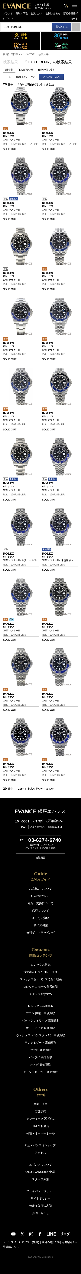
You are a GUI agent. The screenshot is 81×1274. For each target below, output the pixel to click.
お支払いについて (40, 888)
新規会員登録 (70, 13)
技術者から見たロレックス (40, 972)
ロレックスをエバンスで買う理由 (40, 979)
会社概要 (40, 857)
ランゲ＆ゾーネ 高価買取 (41, 1042)
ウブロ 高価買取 (40, 1050)
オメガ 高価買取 (40, 1064)
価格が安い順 (26, 69)
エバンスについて (40, 1164)
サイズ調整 (41, 925)
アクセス (40, 1152)
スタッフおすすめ (40, 994)
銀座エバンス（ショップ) (40, 1145)
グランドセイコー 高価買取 (40, 1072)
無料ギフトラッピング (40, 932)
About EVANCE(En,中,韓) (41, 1171)
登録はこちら (11, 1246)
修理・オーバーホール (40, 1133)
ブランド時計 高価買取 (40, 1013)
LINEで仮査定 (40, 1126)
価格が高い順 (46, 69)
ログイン (8, 18)
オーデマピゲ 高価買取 (40, 1027)
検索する (62, 26)
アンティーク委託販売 (40, 1118)
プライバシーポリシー (40, 1191)
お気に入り (37, 13)
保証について (40, 910)
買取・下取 (22, 13)
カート (74, 18)
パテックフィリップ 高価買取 (40, 1020)
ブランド (8, 13)
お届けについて (40, 895)
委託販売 (40, 1111)
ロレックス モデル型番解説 (40, 986)
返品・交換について (40, 903)
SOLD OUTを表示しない (22, 77)
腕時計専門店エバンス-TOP (19, 54)
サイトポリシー (40, 1198)
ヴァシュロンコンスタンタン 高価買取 (40, 1035)
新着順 (9, 69)
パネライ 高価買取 (40, 1057)
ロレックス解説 (40, 964)
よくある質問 (40, 917)
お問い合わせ (53, 13)
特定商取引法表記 (40, 1205)
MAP (23, 827)
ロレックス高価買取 (40, 1005)
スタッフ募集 (40, 1179)
